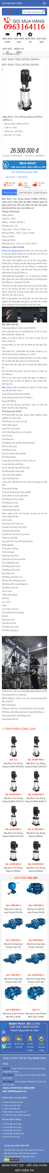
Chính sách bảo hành (25, 192)
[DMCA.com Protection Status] (11, 1160)
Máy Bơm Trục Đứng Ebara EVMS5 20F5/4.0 (13, 765)
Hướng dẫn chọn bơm (12, 1130)
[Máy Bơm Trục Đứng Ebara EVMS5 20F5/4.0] (13, 746)
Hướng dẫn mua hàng (40, 192)
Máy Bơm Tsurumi (36, 1150)
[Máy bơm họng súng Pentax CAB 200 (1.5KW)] (36, 927)
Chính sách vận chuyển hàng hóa (17, 1115)
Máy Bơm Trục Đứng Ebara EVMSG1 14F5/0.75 (36, 835)
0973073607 (16, 1088)
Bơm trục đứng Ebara (12, 251)
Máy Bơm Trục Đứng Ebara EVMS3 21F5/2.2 (13, 834)
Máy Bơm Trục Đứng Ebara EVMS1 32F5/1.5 (35, 765)
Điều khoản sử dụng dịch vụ (15, 1112)
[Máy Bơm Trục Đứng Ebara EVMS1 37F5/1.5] (13, 781)
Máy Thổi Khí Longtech (28, 1153)
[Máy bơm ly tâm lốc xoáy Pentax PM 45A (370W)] (13, 892)
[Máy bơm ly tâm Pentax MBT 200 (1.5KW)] (36, 997)
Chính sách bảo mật (12, 1109)
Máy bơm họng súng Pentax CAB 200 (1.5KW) (36, 946)
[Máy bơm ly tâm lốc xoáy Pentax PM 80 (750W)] (36, 892)
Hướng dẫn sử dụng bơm (14, 1133)
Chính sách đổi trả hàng (13, 1102)
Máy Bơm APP (10, 1150)
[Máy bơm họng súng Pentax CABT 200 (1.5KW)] (13, 962)
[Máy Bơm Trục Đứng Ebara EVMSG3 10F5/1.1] (36, 851)
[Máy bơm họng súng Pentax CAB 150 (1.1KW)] (13, 927)
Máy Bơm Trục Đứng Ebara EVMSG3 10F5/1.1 (36, 870)
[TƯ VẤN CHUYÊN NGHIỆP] (30, 1039)
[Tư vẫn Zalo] (3, 1025)
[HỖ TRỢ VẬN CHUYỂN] (19, 1039)
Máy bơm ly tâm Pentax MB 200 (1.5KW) (13, 1015)
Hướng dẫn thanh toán (13, 1124)
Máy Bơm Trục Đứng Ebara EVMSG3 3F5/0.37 (13, 870)
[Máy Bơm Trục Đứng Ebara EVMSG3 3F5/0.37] (13, 851)
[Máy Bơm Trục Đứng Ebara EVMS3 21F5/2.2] (13, 816)
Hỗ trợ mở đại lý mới (12, 1137)
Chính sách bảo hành (12, 1105)
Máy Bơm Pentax (11, 1153)
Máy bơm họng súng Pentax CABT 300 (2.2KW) (36, 981)
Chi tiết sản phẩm (10, 192)
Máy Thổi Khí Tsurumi (12, 1156)
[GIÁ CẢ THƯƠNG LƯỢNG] (41, 1039)
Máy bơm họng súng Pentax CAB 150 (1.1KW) (13, 946)
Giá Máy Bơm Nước (12, 3)
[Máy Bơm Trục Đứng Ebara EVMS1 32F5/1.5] (36, 746)
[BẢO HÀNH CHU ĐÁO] (7, 1039)
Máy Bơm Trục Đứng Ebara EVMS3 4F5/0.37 (35, 800)
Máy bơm (6, 387)
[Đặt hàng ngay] (3, 1039)
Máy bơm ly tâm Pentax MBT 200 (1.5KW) (35, 1015)
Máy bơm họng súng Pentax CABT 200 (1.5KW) (13, 981)
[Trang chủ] (13, 11)
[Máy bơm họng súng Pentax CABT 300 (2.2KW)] (36, 962)
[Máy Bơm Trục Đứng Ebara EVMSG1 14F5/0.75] (36, 816)
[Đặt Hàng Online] (24, 164)
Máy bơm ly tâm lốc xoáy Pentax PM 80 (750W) (35, 911)
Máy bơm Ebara (33, 691)
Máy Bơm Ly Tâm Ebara (16, 177)
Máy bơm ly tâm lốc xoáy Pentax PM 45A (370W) (13, 911)
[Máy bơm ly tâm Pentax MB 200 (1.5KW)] (13, 997)
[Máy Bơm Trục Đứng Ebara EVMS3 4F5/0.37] (36, 781)
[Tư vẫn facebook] (3, 1032)
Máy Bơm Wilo (22, 1150)
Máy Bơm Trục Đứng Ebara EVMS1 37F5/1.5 (13, 800)
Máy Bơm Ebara (28, 1156)
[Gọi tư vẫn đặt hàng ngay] (3, 1046)
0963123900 (29, 1088)
